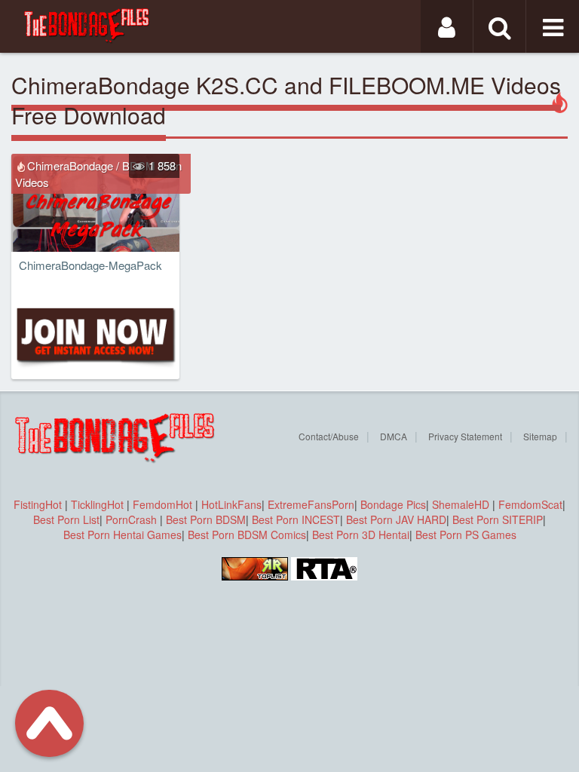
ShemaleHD (460, 504)
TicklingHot (97, 504)
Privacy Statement (465, 436)
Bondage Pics (393, 504)
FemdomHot (162, 504)
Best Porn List (66, 519)
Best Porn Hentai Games (122, 534)
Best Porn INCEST (296, 519)
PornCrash (133, 519)
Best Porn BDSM (206, 519)
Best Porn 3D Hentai (360, 534)
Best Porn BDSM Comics (247, 534)
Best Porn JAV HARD (396, 519)
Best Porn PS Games (465, 534)
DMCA (393, 436)
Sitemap (540, 436)
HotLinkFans (231, 504)
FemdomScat (530, 504)
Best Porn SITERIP (497, 519)
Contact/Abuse (329, 436)
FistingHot (38, 504)
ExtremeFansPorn (311, 504)
